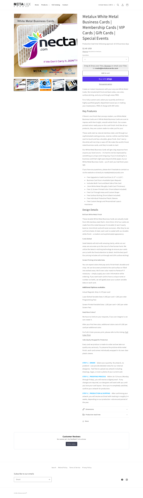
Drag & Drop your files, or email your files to (105, 67)
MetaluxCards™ (22, 493)
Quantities (85, 55)
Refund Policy (62, 467)
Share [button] (87, 421)
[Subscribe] (49, 479)
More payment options (105, 84)
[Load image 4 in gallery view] (58, 85)
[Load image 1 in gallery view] (20, 85)
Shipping (85, 51)
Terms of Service (74, 467)
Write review (71, 444)
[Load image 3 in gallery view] (46, 85)
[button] (45, 5)
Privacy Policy (86, 467)
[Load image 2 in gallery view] (33, 85)
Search (54, 467)
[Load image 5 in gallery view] (71, 85)
